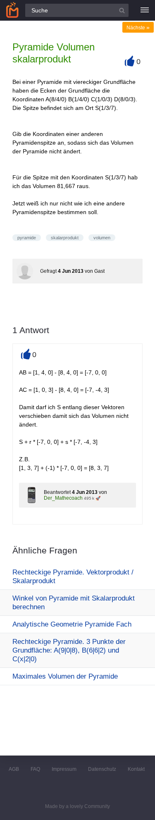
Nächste (138, 28)
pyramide (26, 237)
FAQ (35, 769)
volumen (101, 237)
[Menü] (144, 10)
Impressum (64, 769)
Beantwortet (57, 492)
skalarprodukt (65, 237)
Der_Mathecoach (63, 498)
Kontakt (136, 769)
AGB (14, 769)
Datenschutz (102, 769)
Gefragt (48, 271)
